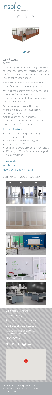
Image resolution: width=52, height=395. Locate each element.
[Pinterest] (12, 344)
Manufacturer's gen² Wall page (18, 169)
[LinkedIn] (29, 344)
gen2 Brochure (10, 165)
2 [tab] (28, 52)
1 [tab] (24, 52)
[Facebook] (18, 344)
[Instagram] (24, 344)
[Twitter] (7, 344)
